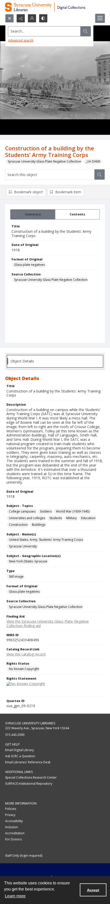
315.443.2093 (15, 735)
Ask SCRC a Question (20, 756)
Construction (18, 524)
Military (71, 518)
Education (88, 518)
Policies (10, 809)
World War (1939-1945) (73, 511)
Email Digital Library (19, 750)
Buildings (38, 524)
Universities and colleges (27, 518)
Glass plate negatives (29, 265)
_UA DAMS (92, 161)
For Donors (13, 839)
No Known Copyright (24, 669)
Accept (93, 890)
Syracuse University (23, 546)
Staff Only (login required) (23, 855)
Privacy (10, 815)
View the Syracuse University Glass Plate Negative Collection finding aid (47, 623)
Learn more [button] (15, 896)
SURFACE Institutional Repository (28, 783)
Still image (16, 576)
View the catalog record (26, 654)
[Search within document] (99, 174)
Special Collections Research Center (31, 777)
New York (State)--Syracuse (28, 561)
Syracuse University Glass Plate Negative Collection (44, 161)
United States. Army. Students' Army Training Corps (46, 539)
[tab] (32, 214)
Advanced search (20, 40)
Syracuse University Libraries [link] (30, 723)
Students (55, 518)
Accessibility (14, 821)
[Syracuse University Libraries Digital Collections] (55, 7)
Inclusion (11, 827)
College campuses (22, 511)
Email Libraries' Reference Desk (27, 762)
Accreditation (15, 833)
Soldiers (46, 511)
